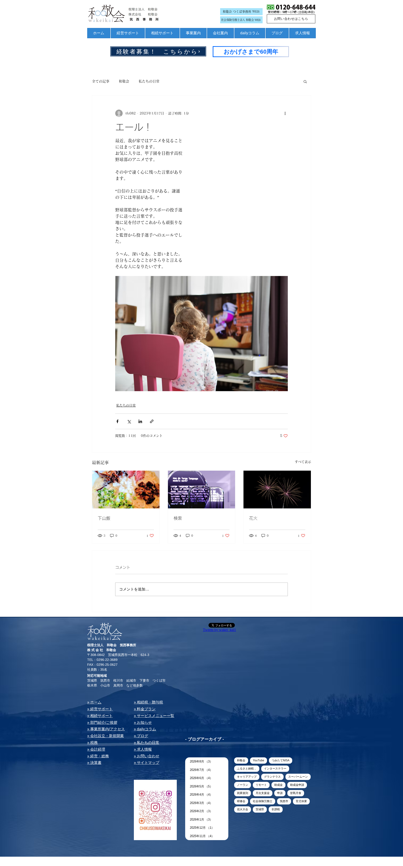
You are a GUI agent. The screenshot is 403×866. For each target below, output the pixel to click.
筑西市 (284, 801)
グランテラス (272, 776)
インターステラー (275, 768)
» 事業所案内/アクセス (106, 729)
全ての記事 (100, 81)
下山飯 (104, 518)
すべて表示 (303, 461)
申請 (280, 793)
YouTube (258, 760)
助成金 (278, 785)
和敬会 (124, 81)
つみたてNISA (280, 760)
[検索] (201, 489)
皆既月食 (295, 793)
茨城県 (260, 809)
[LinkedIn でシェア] (140, 421)
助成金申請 (297, 785)
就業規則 (242, 793)
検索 (178, 518)
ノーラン (242, 785)
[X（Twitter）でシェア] (129, 421)
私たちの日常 (149, 81)
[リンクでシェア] (151, 421)
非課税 (275, 809)
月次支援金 (263, 793)
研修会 (241, 801)
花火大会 (242, 809)
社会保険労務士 (262, 801)
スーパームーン (298, 776)
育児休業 (301, 801)
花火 (253, 518)
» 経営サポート (100, 709)
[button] (305, 81)
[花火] (277, 489)
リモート (261, 785)
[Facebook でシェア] (117, 421)
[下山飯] (126, 489)
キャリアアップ (247, 776)
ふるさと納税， (247, 768)
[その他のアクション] (285, 113)
